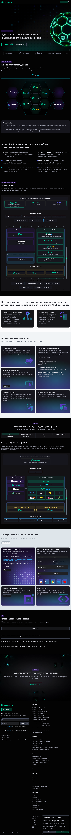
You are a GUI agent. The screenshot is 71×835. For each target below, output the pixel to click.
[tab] (10, 434)
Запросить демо (8, 44)
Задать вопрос (35, 628)
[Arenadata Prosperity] (50, 253)
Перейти (6, 386)
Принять (62, 831)
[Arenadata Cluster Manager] (16, 272)
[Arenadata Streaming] (20, 235)
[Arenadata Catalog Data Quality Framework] (35, 203)
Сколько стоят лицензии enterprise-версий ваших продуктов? (20, 636)
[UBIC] (20, 259)
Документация (20, 44)
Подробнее (6, 542)
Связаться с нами (35, 684)
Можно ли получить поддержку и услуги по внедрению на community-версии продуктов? (29, 641)
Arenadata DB (6, 559)
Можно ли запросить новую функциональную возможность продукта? (23, 646)
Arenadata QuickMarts (26, 559)
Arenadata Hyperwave (15, 559)
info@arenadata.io (5, 735)
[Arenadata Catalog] (14, 204)
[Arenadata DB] (50, 241)
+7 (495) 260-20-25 (6, 737)
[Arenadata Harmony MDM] (56, 203)
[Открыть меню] (69, 2)
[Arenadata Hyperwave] (50, 235)
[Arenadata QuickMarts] (50, 247)
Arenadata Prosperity (8, 560)
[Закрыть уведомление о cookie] (68, 817)
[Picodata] (20, 242)
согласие (9, 726)
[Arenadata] (6, 2)
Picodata (16, 560)
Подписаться (24, 723)
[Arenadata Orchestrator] (54, 272)
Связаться (64, 2)
